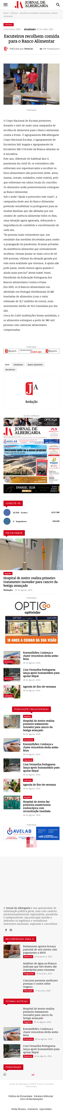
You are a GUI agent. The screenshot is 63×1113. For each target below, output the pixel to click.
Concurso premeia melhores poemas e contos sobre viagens (40, 983)
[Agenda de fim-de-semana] (12, 691)
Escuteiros (10, 369)
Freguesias (29, 973)
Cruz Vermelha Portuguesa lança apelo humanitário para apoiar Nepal (41, 673)
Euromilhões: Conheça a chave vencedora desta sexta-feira (41, 656)
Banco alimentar (35, 364)
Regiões (8, 573)
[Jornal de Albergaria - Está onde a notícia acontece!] (31, 4)
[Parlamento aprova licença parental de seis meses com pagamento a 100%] (12, 951)
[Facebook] (6, 930)
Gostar (55, 512)
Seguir (55, 521)
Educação (28, 990)
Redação (28, 49)
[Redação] (7, 48)
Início (6, 13)
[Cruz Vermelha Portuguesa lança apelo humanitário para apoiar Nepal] (12, 675)
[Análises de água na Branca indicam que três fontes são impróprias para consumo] (12, 968)
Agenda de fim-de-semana (39, 686)
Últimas (14, 13)
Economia (9, 661)
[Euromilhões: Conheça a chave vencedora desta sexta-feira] (12, 657)
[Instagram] (10, 930)
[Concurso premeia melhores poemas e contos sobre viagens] (12, 985)
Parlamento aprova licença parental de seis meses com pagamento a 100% (40, 949)
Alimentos (18, 364)
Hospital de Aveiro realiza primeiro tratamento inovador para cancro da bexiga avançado (31, 582)
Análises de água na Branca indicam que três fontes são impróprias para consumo (40, 966)
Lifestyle (8, 695)
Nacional (8, 678)
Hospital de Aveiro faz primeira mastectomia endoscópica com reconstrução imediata (37, 806)
